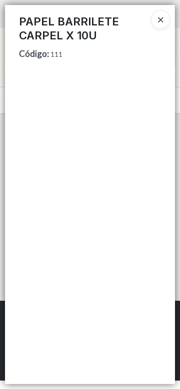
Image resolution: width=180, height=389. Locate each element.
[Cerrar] (160, 19)
